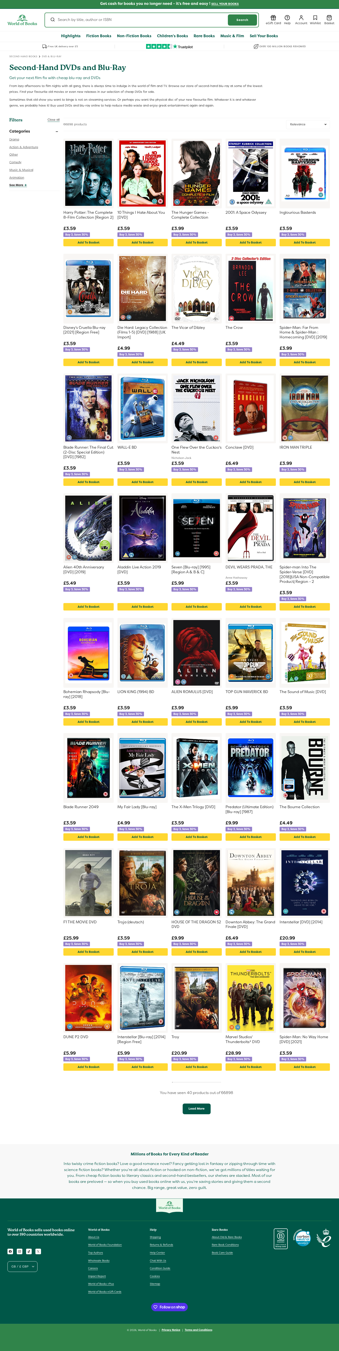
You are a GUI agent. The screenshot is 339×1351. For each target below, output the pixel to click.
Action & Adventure (23, 147)
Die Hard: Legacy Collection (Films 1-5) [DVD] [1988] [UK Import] (142, 333)
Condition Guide (160, 1268)
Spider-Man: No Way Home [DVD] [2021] (304, 1039)
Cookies (155, 1276)
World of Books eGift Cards (104, 1291)
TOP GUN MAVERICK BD (247, 692)
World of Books (147, 1330)
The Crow (234, 328)
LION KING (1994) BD (135, 692)
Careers (93, 1268)
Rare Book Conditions (225, 1244)
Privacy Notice (171, 1329)
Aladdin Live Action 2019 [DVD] (139, 569)
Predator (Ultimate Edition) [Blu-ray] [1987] (250, 809)
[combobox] (152, 20)
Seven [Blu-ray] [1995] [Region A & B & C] (190, 569)
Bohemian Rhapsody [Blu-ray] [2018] (86, 694)
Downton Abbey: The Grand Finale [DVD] (250, 924)
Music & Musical (21, 170)
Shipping (155, 1237)
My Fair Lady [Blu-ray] (137, 807)
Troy (175, 1037)
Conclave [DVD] (239, 447)
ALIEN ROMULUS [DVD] (192, 692)
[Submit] (52, 20)
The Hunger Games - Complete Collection (190, 215)
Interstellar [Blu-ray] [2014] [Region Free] (141, 1039)
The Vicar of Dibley (188, 328)
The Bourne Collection (300, 807)
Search (242, 20)
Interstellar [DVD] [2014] (301, 922)
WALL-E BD (127, 447)
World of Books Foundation (105, 1244)
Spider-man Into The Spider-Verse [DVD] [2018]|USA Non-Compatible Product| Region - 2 (305, 574)
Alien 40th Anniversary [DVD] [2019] (83, 569)
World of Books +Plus (101, 1283)
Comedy (15, 162)
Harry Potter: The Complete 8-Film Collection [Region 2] (88, 215)
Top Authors (95, 1252)
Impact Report (97, 1276)
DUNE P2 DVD (75, 1037)
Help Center (157, 1252)
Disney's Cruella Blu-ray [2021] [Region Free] (84, 330)
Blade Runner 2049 (81, 807)
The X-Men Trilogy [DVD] (193, 807)
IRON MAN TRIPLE (296, 447)
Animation (16, 177)
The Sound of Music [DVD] (303, 692)
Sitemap (155, 1283)
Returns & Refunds (161, 1244)
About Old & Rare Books (227, 1237)
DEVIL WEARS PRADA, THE (249, 567)
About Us (93, 1237)
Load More (196, 1108)
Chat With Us (158, 1260)
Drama (14, 139)
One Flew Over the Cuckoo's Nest (196, 449)
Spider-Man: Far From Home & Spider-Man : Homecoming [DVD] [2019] (303, 333)
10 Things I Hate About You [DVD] (141, 215)
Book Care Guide (222, 1252)
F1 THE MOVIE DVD (80, 922)
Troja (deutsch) (130, 922)
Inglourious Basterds (298, 212)
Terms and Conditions (198, 1329)
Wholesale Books (99, 1260)
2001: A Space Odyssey (246, 212)
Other (13, 154)
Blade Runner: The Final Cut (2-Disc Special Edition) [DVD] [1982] (88, 452)
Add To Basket (88, 242)
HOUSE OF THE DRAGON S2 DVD (196, 924)
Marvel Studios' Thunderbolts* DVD (243, 1039)
